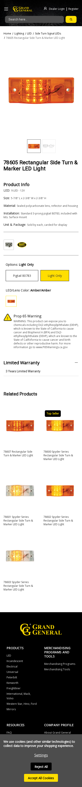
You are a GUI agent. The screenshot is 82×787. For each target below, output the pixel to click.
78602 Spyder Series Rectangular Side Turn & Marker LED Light (58, 520)
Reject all (41, 767)
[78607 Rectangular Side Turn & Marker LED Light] (20, 425)
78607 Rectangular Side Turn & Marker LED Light (18, 453)
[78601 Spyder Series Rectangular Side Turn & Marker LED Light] (20, 490)
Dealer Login (57, 8)
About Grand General (57, 732)
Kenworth (12, 683)
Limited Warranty (21, 363)
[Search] (71, 19)
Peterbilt (12, 677)
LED (9, 655)
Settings (41, 755)
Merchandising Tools (57, 669)
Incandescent (15, 661)
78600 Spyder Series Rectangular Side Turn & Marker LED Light (58, 455)
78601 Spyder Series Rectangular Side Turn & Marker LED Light (18, 520)
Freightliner (14, 688)
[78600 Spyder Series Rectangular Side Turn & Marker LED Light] (60, 425)
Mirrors (11, 709)
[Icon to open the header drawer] (6, 9)
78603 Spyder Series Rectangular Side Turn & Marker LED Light (18, 585)
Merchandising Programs (59, 664)
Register (73, 8)
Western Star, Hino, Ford (22, 704)
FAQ (9, 732)
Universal (12, 672)
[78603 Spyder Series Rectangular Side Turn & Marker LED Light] (20, 556)
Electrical (12, 666)
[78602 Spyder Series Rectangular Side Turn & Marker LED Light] (60, 490)
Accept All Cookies (41, 778)
